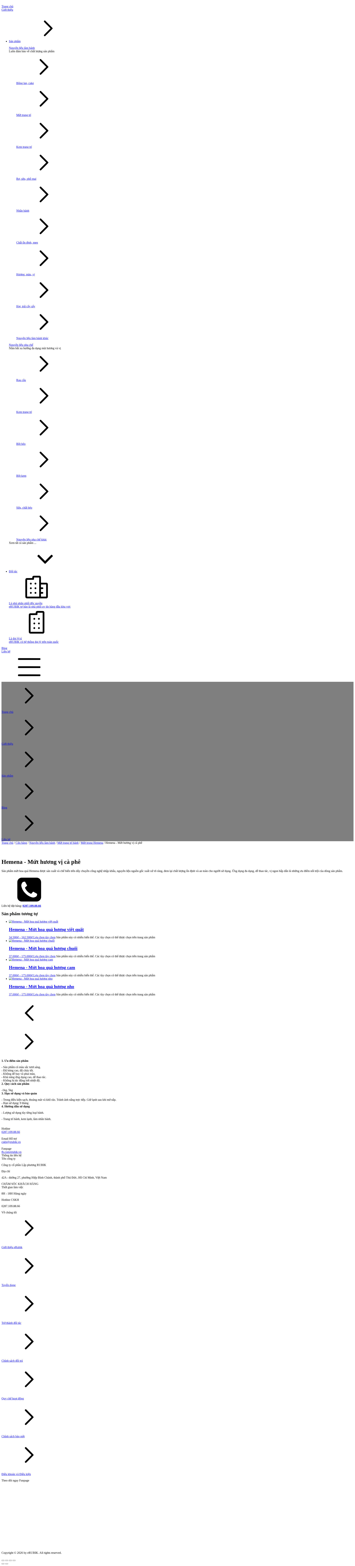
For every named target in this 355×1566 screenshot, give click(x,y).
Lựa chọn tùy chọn (44, 937)
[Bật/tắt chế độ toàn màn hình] (6, 1560)
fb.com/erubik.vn (11, 1152)
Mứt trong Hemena (92, 842)
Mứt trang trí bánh (68, 842)
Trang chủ (7, 842)
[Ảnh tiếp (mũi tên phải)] (6, 1563)
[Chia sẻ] (10, 1560)
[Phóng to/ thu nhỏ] (2, 1560)
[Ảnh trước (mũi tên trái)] (2, 1563)
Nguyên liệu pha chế (21, 344)
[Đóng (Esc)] (14, 1560)
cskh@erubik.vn (11, 1142)
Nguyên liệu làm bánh (22, 47)
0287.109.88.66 (10, 1132)
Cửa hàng (21, 842)
